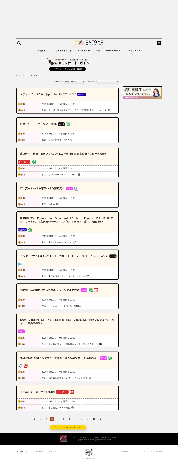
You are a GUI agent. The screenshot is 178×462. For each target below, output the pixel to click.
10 (94, 419)
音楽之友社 (39, 451)
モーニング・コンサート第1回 (37, 391)
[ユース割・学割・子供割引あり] (68, 124)
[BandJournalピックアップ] (96, 290)
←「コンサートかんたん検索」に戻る (67, 69)
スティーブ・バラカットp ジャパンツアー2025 (48, 94)
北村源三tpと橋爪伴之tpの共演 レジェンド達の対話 (49, 290)
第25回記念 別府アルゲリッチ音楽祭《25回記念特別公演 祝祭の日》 (59, 358)
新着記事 (41, 50)
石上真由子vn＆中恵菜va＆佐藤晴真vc (42, 188)
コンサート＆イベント (61, 50)
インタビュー (84, 50)
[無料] (20, 264)
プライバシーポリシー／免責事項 (149, 451)
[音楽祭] (20, 365)
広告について (54, 451)
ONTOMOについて (23, 451)
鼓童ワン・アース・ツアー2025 (38, 124)
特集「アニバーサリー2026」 (109, 50)
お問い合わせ (127, 451)
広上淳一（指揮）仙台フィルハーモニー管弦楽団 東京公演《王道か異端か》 (63, 153)
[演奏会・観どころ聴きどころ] (76, 188)
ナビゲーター (134, 50)
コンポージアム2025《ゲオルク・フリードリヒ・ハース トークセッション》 (64, 256)
